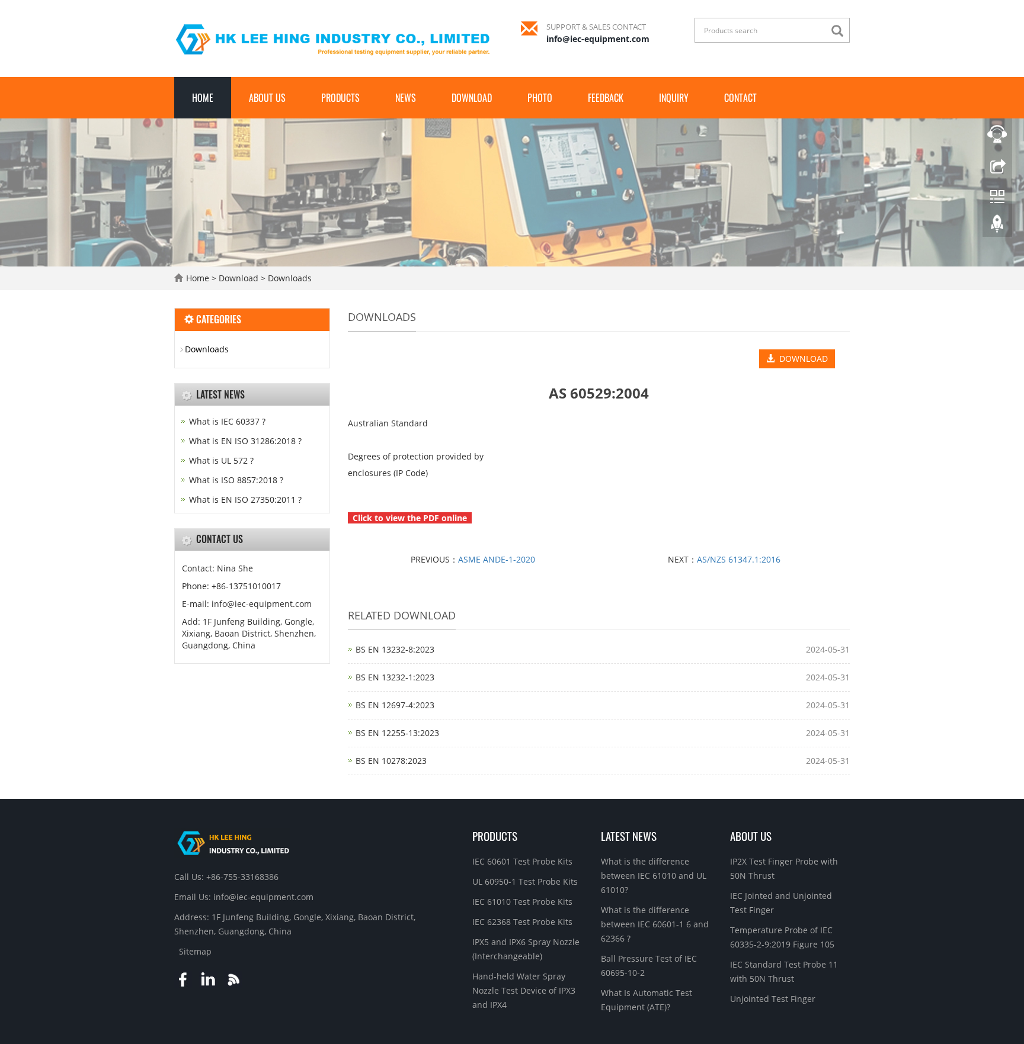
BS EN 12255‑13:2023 (397, 732)
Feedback (605, 98)
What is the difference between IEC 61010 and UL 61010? (653, 875)
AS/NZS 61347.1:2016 (738, 559)
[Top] (997, 227)
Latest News (629, 835)
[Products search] (840, 31)
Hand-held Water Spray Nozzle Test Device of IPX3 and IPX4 (523, 990)
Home (202, 98)
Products (340, 98)
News (405, 98)
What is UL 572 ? (221, 460)
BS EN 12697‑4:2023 (395, 705)
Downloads (288, 278)
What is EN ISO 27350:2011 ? (245, 499)
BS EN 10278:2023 (391, 760)
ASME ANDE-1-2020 (496, 559)
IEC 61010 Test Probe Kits (522, 901)
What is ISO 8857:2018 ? (236, 480)
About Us (267, 98)
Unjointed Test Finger (772, 998)
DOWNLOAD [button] (801, 358)
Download (472, 98)
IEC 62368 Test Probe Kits (522, 921)
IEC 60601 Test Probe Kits (522, 861)
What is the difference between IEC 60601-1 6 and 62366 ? (655, 924)
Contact (740, 98)
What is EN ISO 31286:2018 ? (245, 440)
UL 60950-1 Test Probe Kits (525, 881)
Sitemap (195, 951)
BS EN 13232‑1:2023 (395, 677)
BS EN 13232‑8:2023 (395, 649)
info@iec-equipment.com (597, 38)
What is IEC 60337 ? (227, 421)
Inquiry (674, 98)
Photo (539, 98)
